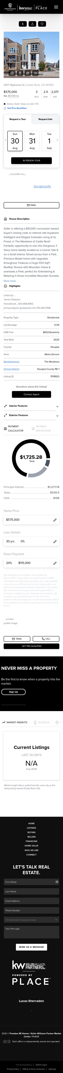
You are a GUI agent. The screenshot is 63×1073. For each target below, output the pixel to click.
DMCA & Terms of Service (34, 1069)
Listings (31, 828)
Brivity (29, 1065)
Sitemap (52, 1069)
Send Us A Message (31, 947)
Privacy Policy (13, 1069)
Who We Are (31, 850)
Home (31, 823)
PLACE (35, 1036)
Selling (31, 837)
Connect (31, 854)
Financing (31, 841)
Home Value (31, 845)
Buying (31, 832)
